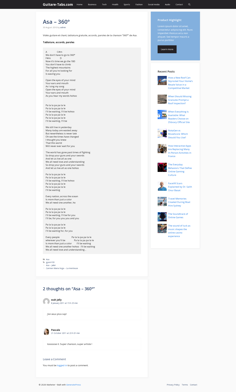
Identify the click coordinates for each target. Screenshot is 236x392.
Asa (47, 259)
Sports (127, 4)
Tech (104, 4)
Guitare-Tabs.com (58, 4)
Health (115, 4)
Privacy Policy (173, 384)
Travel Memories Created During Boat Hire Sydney (179, 202)
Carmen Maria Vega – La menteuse (62, 268)
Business (92, 4)
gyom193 (50, 262)
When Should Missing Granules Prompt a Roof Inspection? (179, 100)
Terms (185, 384)
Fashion (139, 4)
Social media (154, 4)
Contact (179, 4)
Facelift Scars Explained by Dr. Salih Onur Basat (180, 187)
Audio (167, 4)
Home (79, 4)
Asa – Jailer (51, 265)
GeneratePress (73, 384)
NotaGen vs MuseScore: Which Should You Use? (178, 134)
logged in (62, 365)
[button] (189, 4)
